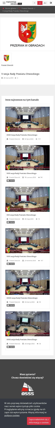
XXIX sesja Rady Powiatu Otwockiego (21, 256)
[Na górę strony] (46, 412)
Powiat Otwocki (28, 8)
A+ (45, 2)
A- (35, 3)
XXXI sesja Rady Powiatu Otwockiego (21, 173)
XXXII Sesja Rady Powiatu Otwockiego (22, 135)
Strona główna (11, 8)
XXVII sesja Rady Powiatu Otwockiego (22, 339)
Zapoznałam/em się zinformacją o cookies (39, 421)
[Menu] (4, 3)
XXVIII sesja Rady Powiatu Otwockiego (22, 298)
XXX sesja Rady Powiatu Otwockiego (21, 215)
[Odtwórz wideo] (27, 34)
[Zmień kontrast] (51, 3)
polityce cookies (12, 415)
